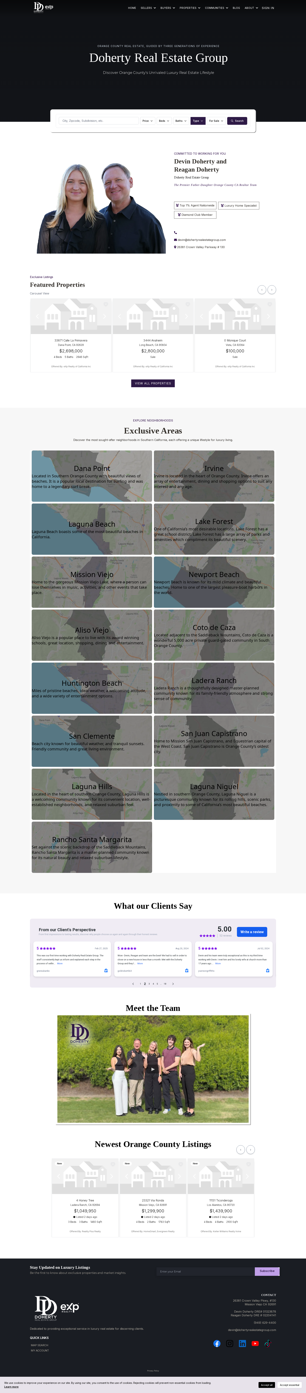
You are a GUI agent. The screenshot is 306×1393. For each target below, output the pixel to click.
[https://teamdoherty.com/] (43, 8)
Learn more (11, 1386)
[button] (226, 7)
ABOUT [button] (250, 7)
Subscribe (267, 1271)
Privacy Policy (153, 1371)
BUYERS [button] (166, 7)
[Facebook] (217, 1343)
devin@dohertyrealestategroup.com (202, 240)
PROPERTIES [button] (188, 7)
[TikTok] (268, 1343)
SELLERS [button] (147, 7)
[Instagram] (229, 1343)
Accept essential (289, 1384)
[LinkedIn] (242, 1343)
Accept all (267, 1384)
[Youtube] (255, 1343)
